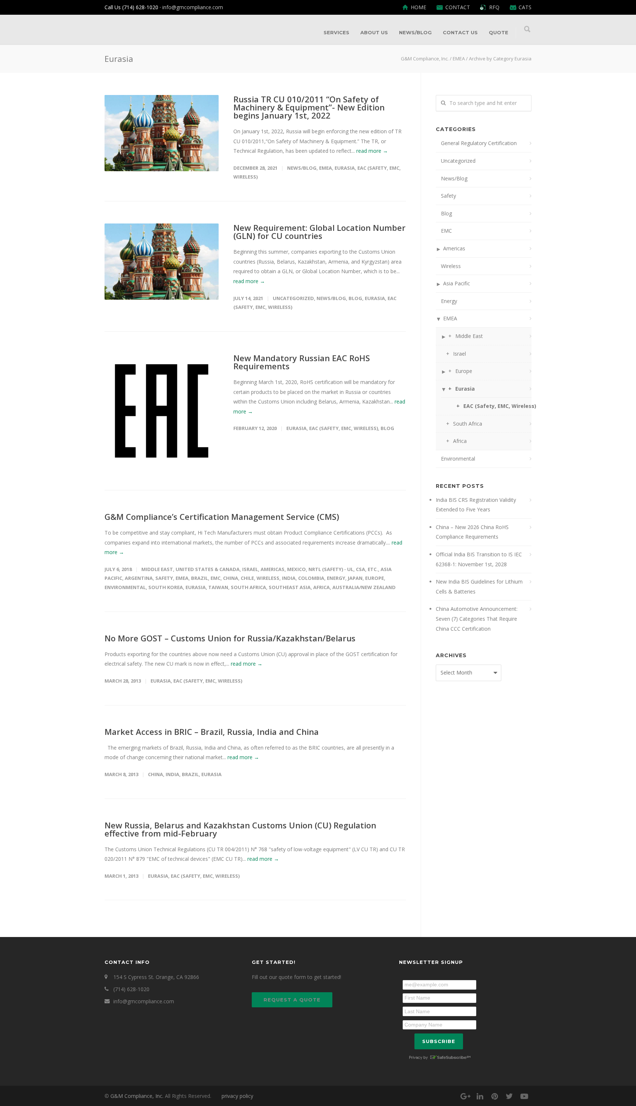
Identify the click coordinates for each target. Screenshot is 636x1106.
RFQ (494, 7)
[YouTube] (524, 1096)
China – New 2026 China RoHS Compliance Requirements (472, 532)
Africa (321, 587)
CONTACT (457, 7)
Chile (247, 578)
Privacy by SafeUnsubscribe (439, 1057)
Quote (498, 32)
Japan (355, 578)
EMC (215, 578)
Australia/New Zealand (364, 587)
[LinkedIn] (480, 1096)
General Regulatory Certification (479, 143)
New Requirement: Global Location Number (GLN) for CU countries (319, 231)
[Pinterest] (494, 1096)
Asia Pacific (456, 283)
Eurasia (345, 168)
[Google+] (465, 1096)
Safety (164, 578)
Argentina (139, 578)
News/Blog (415, 32)
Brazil (199, 578)
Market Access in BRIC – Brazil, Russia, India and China (212, 731)
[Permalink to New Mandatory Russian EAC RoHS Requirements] (162, 411)
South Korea (165, 587)
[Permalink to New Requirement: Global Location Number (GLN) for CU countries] (162, 261)
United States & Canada (208, 569)
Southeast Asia (290, 587)
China (230, 578)
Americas (273, 569)
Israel (250, 569)
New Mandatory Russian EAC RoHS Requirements (301, 361)
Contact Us (460, 32)
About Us (374, 32)
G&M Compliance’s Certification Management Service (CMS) (222, 516)
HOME (418, 7)
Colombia (311, 578)
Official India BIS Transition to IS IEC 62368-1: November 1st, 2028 (479, 559)
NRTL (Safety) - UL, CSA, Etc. (343, 569)
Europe (374, 578)
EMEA (325, 168)
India (289, 578)
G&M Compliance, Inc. (136, 1095)
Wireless (268, 578)
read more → (372, 150)
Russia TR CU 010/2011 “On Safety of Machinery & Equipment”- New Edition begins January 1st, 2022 (309, 107)
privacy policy (237, 1095)
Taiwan (218, 587)
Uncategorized (293, 298)
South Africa (248, 587)
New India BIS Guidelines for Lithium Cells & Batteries (479, 586)
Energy (336, 578)
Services (336, 32)
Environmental (125, 587)
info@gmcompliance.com (192, 7)
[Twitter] (509, 1096)
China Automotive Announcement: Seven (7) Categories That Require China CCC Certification (476, 618)
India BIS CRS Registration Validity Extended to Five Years (476, 504)
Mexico (296, 569)
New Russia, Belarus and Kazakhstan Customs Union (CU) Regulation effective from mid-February (240, 829)
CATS (525, 7)
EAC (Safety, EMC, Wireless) (343, 428)
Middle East (157, 569)
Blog (355, 298)
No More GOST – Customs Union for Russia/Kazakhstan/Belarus (230, 638)
